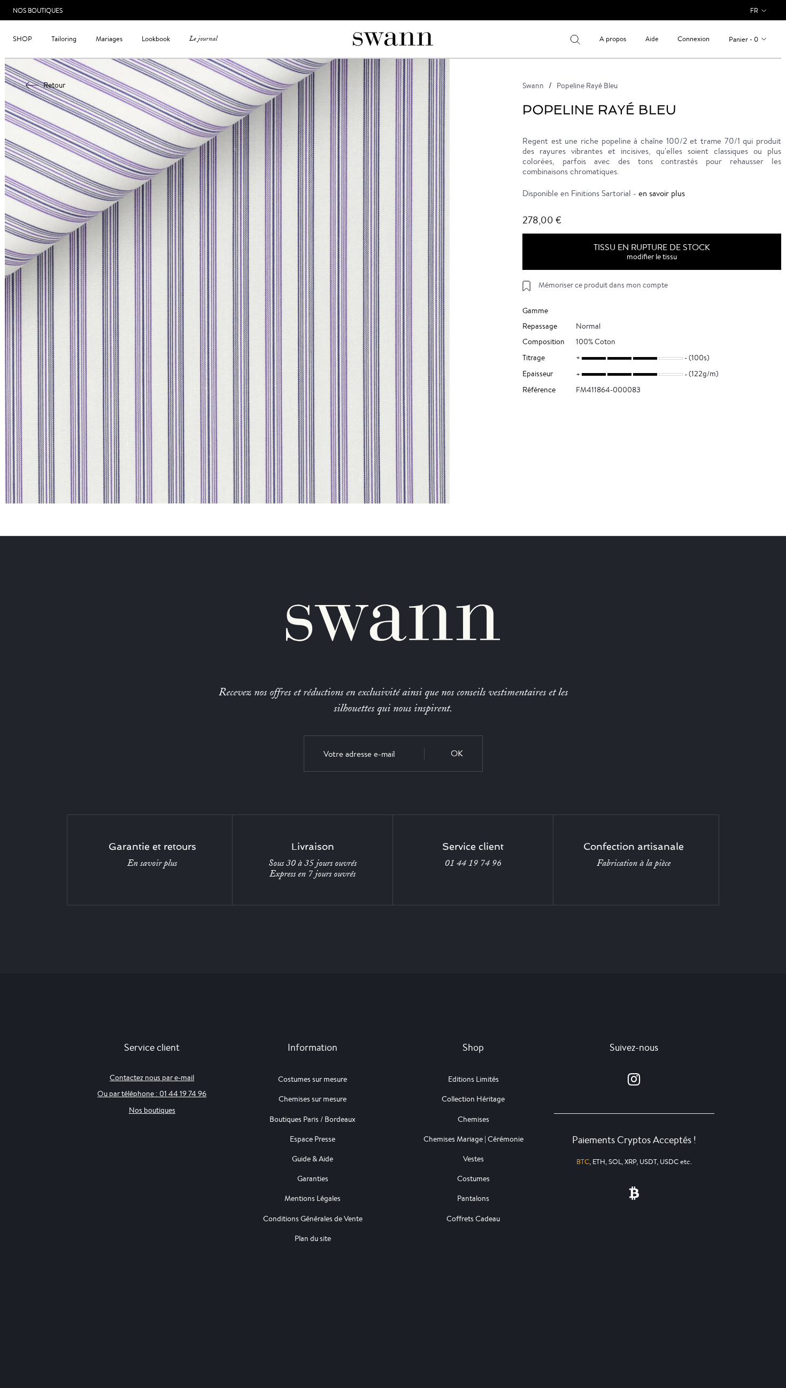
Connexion (693, 38)
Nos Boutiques (38, 10)
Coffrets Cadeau (473, 1218)
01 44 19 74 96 (473, 863)
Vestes (473, 1159)
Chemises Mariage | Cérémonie (473, 1139)
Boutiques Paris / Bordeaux (312, 1119)
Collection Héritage (473, 1099)
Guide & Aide (312, 1159)
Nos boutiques (152, 1110)
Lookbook (156, 38)
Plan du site (313, 1238)
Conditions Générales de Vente (313, 1218)
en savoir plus (661, 193)
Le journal (203, 39)
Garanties (312, 1178)
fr (754, 10)
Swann (533, 85)
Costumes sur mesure (312, 1079)
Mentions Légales (312, 1198)
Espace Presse (312, 1139)
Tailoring (63, 38)
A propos (612, 38)
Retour (54, 85)
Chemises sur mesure (312, 1099)
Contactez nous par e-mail (152, 1077)
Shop (22, 38)
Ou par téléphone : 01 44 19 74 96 (151, 1093)
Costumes (473, 1178)
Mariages (109, 38)
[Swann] (393, 38)
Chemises (473, 1119)
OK (457, 753)
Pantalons (473, 1198)
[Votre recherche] (575, 39)
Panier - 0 (743, 39)
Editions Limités (473, 1079)
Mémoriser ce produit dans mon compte (603, 285)
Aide (651, 39)
